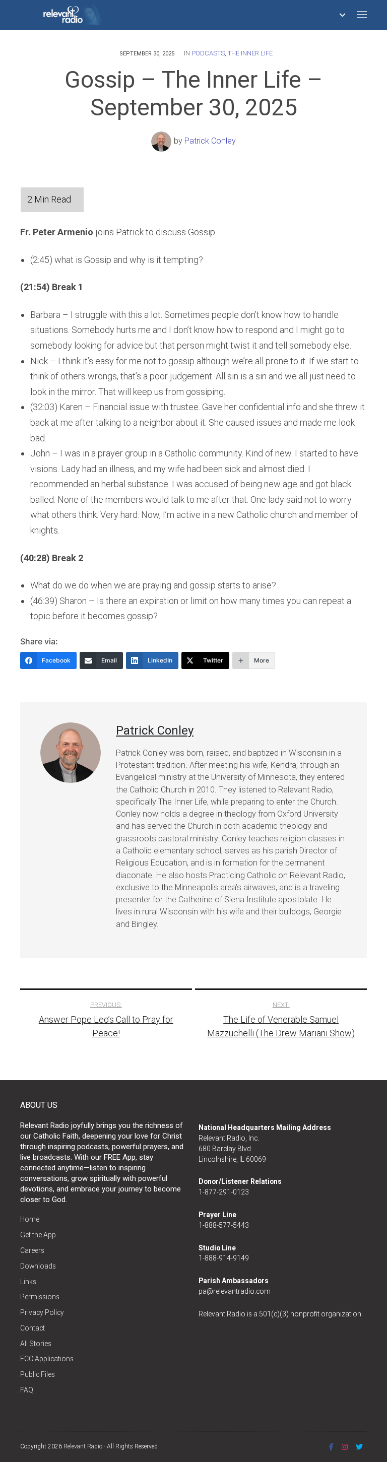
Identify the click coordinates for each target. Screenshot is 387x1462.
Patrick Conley (210, 141)
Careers (32, 1250)
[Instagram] (345, 1447)
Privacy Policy (42, 1312)
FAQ (26, 1390)
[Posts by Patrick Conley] (162, 141)
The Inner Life (250, 53)
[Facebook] (331, 1447)
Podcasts (208, 53)
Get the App (38, 1235)
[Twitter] (359, 1447)
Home (29, 1219)
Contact (32, 1328)
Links (28, 1282)
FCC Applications (47, 1359)
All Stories (35, 1344)
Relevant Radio (82, 1446)
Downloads (38, 1266)
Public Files (37, 1374)
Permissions (39, 1297)
